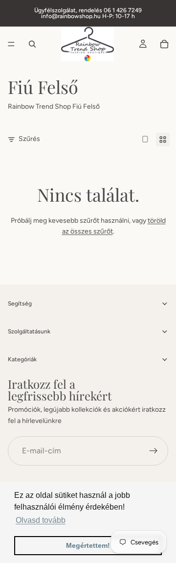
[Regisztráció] (153, 451)
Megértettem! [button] (88, 545)
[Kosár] (164, 44)
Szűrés (29, 139)
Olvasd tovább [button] (41, 520)
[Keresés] (32, 44)
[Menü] (11, 44)
